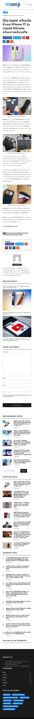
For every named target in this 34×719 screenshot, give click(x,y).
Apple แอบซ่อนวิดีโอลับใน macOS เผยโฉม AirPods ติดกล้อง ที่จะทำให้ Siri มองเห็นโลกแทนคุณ (22, 433)
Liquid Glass (24, 233)
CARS (4, 685)
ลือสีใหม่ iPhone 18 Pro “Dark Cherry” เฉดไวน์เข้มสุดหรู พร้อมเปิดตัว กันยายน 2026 (18, 617)
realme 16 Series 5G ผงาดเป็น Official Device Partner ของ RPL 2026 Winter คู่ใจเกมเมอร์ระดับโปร (18, 625)
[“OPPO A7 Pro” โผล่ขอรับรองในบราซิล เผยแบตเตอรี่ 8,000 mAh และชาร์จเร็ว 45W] (7, 505)
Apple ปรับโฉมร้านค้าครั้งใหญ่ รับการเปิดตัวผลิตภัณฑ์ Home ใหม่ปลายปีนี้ (18, 609)
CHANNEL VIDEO (18, 694)
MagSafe (14, 234)
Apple (8, 233)
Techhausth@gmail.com (11, 664)
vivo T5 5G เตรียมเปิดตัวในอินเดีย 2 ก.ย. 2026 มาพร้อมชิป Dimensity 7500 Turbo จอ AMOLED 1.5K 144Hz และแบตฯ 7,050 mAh (22, 534)
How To (4, 680)
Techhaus (5, 15)
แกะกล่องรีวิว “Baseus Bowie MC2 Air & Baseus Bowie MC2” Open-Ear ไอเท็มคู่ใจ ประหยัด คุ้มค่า (22, 443)
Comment (5, 352)
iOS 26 (12, 233)
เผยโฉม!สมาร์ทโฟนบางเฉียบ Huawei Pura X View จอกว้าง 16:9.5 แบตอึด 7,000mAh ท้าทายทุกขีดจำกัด (22, 452)
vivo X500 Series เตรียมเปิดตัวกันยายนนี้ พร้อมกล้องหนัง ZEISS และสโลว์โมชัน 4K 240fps (22, 524)
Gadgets (5, 677)
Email (4, 385)
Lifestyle (5, 682)
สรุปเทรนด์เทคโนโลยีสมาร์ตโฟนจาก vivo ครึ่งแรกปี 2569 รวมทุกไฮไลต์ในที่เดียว (22, 461)
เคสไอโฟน (19, 234)
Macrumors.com (12, 226)
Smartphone (9, 709)
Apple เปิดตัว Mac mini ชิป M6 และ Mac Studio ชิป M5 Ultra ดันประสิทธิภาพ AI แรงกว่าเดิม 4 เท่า (22, 423)
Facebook (8, 37)
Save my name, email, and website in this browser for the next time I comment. (17, 396)
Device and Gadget (10, 697)
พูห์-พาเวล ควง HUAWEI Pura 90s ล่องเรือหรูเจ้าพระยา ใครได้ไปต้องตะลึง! (18, 633)
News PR (5, 675)
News (5, 12)
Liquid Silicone (7, 234)
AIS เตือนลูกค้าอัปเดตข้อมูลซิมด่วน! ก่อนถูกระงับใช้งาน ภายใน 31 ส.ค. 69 (22, 544)
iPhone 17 (17, 233)
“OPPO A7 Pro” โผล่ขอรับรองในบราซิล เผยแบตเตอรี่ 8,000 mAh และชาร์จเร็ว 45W (21, 505)
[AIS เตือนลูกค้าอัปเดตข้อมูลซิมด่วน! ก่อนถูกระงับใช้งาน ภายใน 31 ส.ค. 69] (7, 545)
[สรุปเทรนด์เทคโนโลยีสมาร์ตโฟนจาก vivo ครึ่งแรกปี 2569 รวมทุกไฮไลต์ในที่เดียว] (7, 462)
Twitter (18, 37)
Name (4, 378)
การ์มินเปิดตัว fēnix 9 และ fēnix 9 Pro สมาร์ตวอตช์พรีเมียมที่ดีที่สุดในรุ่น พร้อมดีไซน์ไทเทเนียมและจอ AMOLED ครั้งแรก (21, 494)
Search (24, 471)
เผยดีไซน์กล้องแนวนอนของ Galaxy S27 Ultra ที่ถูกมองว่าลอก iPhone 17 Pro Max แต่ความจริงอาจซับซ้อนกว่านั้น (22, 514)
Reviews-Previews (10, 706)
